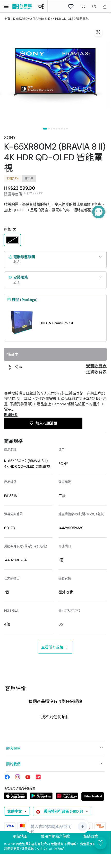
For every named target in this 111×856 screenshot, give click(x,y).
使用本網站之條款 (55, 836)
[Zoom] (98, 32)
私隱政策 (90, 836)
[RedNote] (38, 777)
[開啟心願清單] (70, 6)
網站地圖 (20, 836)
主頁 (7, 19)
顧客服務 (13, 748)
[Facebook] (7, 777)
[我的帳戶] (94, 6)
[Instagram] (17, 777)
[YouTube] (28, 777)
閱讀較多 (11, 415)
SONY (10, 137)
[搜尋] (83, 6)
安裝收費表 (96, 366)
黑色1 (12, 240)
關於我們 (13, 764)
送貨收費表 (96, 372)
